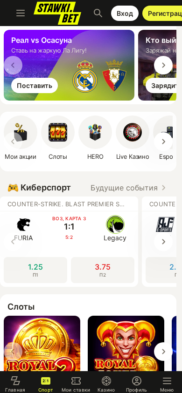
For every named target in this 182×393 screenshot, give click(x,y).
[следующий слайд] (163, 65)
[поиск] (98, 13)
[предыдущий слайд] (13, 65)
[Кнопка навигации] (20, 13)
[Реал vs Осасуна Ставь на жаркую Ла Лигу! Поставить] (71, 97)
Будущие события (124, 187)
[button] (95, 137)
